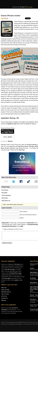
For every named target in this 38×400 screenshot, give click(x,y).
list (21, 280)
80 (30, 284)
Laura (32, 266)
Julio (35, 307)
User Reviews (11, 18)
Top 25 (15, 10)
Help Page (22, 150)
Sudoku (32, 269)
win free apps (6, 279)
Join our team (5, 294)
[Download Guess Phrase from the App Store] (7, 29)
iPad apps (31, 146)
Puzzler (7, 148)
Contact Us (4, 299)
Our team (17, 265)
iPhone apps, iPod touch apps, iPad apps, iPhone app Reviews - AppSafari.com (21, 3)
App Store (21, 146)
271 (31, 292)
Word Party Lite (6, 201)
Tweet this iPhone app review (14, 181)
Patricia (33, 301)
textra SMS (33, 280)
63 (30, 297)
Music (2, 148)
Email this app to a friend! (6, 181)
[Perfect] (7, 18)
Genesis (34, 284)
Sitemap (3, 301)
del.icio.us (29, 181)
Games (26, 146)
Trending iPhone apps (15, 273)
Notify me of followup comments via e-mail (13, 229)
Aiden (32, 307)
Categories (24, 10)
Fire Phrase (5, 190)
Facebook (21, 181)
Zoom (9, 18)
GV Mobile (33, 278)
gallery (17, 280)
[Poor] (3, 18)
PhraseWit (4, 193)
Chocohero (33, 300)
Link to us (4, 296)
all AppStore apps (11, 124)
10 (30, 301)
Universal (12, 148)
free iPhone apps (10, 270)
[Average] (4, 18)
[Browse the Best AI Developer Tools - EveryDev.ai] (22, 163)
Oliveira (34, 292)
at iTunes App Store (7, 131)
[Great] (6, 18)
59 (30, 274)
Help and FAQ (5, 290)
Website (10, 141)
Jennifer (33, 311)
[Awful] (1, 18)
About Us (3, 288)
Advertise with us (6, 292)
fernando (34, 297)
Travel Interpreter (6, 196)
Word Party (5, 198)
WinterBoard (33, 283)
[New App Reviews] (6, 10)
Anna (32, 270)
